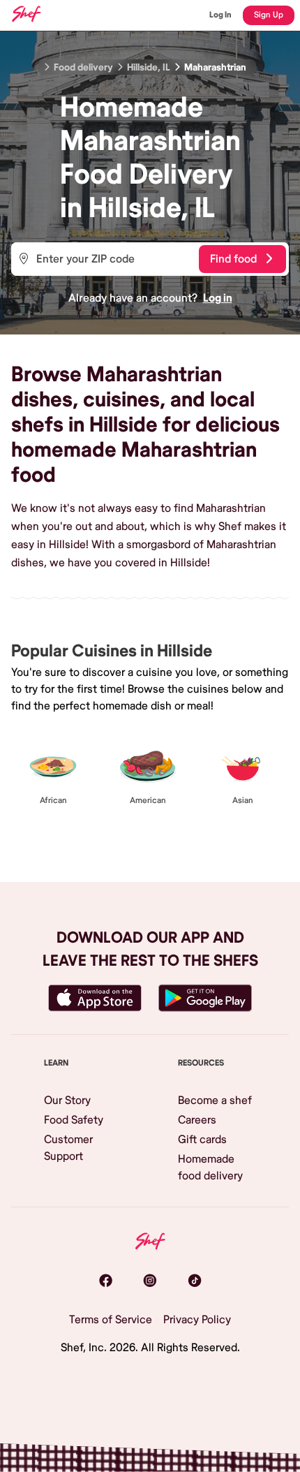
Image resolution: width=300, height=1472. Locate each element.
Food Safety (73, 1120)
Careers (197, 1120)
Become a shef (215, 1100)
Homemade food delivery (210, 1167)
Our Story (67, 1100)
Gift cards (202, 1140)
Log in (217, 298)
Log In (220, 15)
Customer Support (68, 1148)
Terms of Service (110, 1320)
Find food (233, 259)
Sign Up (268, 15)
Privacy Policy (197, 1320)
